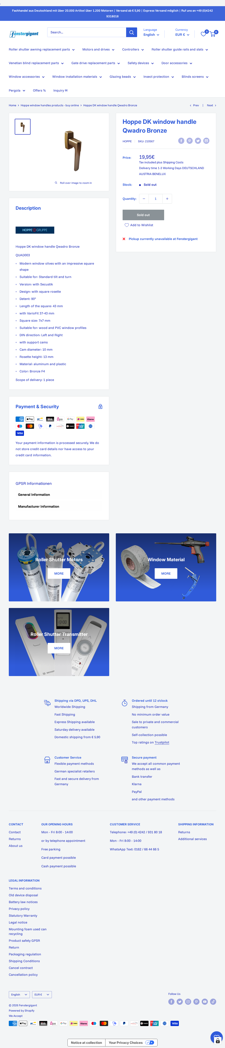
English (15, 994)
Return (14, 947)
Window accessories (24, 76)
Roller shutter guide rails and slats (177, 49)
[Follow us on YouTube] (205, 1002)
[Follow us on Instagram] (188, 1002)
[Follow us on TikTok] (213, 1002)
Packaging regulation (25, 954)
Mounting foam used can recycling (28, 931)
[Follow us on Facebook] (171, 1002)
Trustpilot (162, 742)
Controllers (130, 49)
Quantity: (129, 199)
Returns (15, 839)
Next (210, 105)
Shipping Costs (173, 162)
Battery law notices (23, 902)
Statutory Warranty (23, 915)
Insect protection (156, 76)
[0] (212, 34)
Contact (15, 832)
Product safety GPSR (24, 940)
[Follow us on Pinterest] (196, 1002)
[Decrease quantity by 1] (144, 198)
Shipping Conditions (24, 961)
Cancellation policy (23, 974)
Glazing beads (120, 76)
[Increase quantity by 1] (167, 198)
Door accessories (174, 63)
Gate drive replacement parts (93, 63)
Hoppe (127, 141)
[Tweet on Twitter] (198, 141)
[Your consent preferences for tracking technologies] (217, 1040)
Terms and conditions (25, 888)
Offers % (39, 90)
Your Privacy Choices (126, 1043)
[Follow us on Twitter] (180, 1002)
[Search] (131, 32)
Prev (196, 105)
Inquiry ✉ (60, 90)
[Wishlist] (203, 34)
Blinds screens (193, 76)
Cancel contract (21, 968)
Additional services (192, 839)
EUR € (38, 994)
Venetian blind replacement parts (34, 63)
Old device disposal (23, 895)
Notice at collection (86, 1043)
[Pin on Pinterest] (190, 141)
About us (15, 846)
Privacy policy (19, 909)
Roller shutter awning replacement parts (39, 49)
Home (12, 105)
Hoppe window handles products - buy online (50, 105)
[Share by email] (206, 141)
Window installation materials (74, 76)
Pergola (14, 90)
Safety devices (138, 63)
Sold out (143, 215)
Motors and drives (96, 49)
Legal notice (18, 922)
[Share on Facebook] (181, 141)
